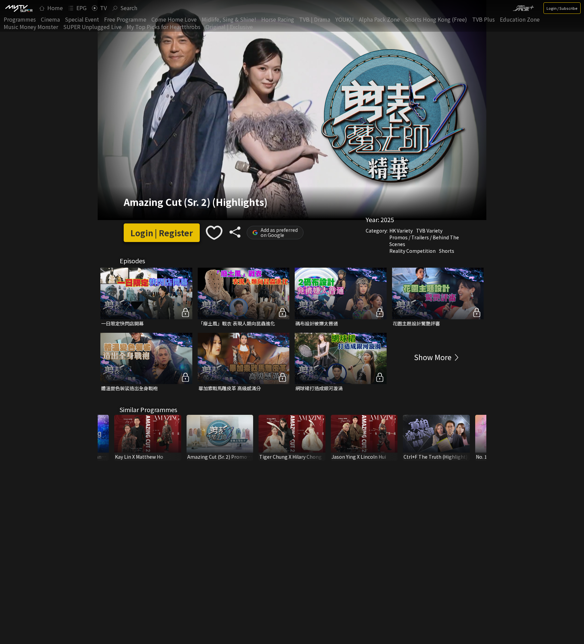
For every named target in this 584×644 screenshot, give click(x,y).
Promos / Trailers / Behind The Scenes (424, 240)
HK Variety (401, 230)
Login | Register (161, 233)
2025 (387, 219)
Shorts (446, 250)
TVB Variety (429, 230)
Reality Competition (412, 250)
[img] (18, 8)
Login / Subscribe (562, 8)
